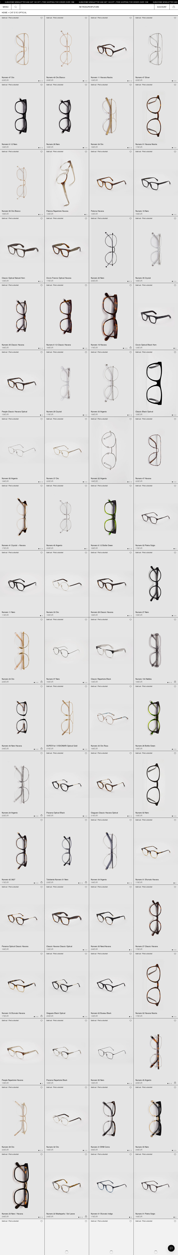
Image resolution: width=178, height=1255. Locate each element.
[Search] (15, 7)
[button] (173, 7)
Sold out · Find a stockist (10, 17)
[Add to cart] (131, 347)
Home (4, 13)
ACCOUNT (162, 6)
